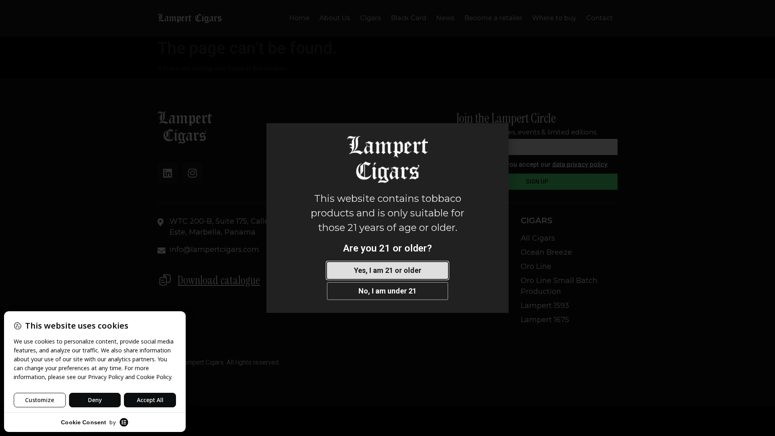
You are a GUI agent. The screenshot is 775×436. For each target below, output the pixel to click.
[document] (387, 218)
